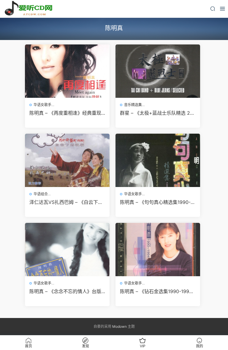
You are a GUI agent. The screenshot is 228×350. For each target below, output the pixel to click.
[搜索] (212, 8)
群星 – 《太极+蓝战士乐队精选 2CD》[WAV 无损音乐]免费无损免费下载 (157, 113)
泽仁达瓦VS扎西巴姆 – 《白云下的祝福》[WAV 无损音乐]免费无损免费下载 (66, 202)
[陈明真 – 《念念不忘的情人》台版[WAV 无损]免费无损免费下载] (67, 249)
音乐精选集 (133, 105)
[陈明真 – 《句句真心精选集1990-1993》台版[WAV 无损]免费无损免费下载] (157, 160)
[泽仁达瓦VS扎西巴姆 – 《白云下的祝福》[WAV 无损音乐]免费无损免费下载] (67, 160)
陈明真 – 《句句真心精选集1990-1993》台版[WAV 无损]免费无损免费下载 (158, 202)
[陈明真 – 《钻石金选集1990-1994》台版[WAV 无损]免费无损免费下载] (157, 249)
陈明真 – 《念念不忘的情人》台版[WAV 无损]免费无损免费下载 (65, 291)
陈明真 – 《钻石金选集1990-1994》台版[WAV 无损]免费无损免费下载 (157, 291)
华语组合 (41, 194)
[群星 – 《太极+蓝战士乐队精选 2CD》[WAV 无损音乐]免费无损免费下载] (157, 71)
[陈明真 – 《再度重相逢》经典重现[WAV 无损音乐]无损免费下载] (67, 71)
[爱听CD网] (29, 9)
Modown (119, 326)
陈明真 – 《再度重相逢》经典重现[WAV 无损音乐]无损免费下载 (65, 113)
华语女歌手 (42, 105)
